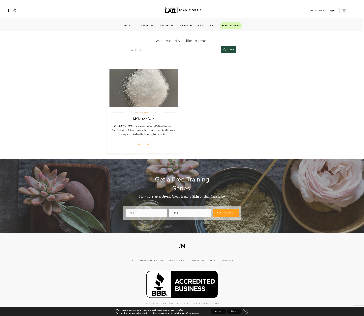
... (167, 134)
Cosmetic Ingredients (144, 112)
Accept (218, 311)
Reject (234, 311)
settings (195, 313)
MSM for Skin (143, 119)
